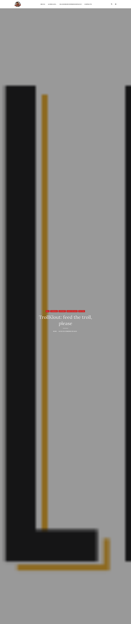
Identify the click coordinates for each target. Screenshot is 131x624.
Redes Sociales (72, 311)
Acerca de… (52, 4)
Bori (55, 331)
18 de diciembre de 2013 (68, 331)
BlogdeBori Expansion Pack (70, 4)
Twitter (81, 311)
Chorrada (54, 311)
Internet (62, 311)
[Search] (111, 4)
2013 (47, 311)
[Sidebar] (115, 4)
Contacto (88, 4)
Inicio (42, 4)
